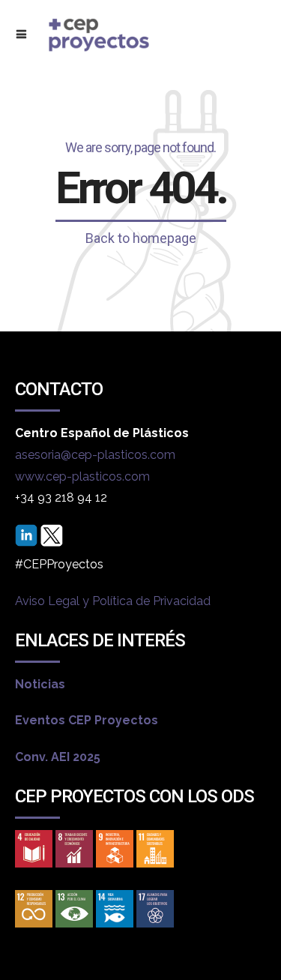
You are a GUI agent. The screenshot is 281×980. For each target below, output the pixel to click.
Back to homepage (140, 238)
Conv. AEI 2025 (57, 757)
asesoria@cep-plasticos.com (95, 455)
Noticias (40, 684)
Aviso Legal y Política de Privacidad (113, 601)
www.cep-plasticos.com (82, 476)
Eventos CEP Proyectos (86, 720)
